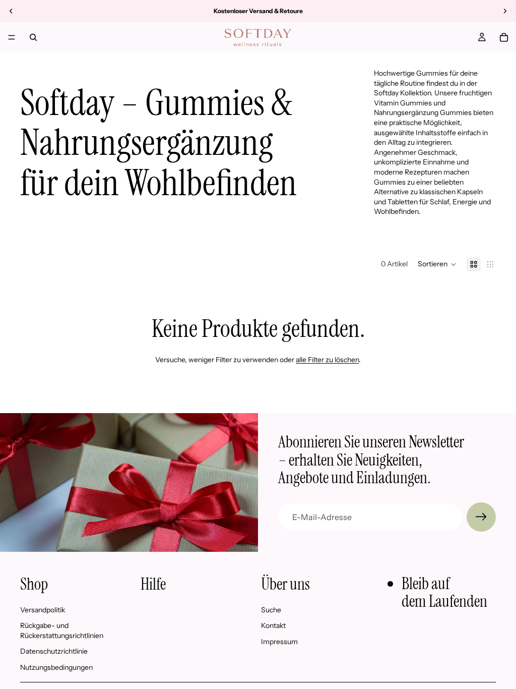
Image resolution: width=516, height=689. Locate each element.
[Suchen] (33, 37)
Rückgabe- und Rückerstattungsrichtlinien (61, 630)
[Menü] (11, 37)
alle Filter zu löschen (327, 359)
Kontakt (273, 625)
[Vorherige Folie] (11, 11)
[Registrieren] (481, 517)
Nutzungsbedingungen (56, 667)
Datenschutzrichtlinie (54, 651)
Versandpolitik (42, 609)
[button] (437, 264)
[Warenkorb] (504, 37)
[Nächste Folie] (505, 11)
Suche (271, 609)
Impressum (279, 641)
